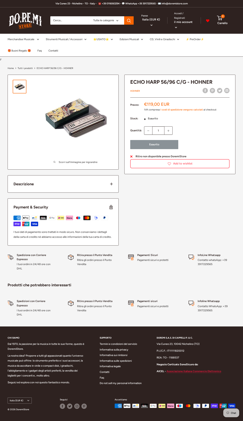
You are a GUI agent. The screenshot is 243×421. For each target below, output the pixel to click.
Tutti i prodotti (25, 68)
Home (11, 68)
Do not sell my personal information (121, 383)
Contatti (53, 50)
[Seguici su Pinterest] (84, 406)
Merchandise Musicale (21, 39)
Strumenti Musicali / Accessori (64, 39)
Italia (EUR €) (16, 400)
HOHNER (135, 91)
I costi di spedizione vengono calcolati (181, 109)
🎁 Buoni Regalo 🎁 (19, 50)
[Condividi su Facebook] (205, 90)
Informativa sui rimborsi (113, 355)
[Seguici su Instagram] (77, 406)
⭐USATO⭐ (101, 39)
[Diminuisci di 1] (148, 131)
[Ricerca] (129, 20)
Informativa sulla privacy (114, 349)
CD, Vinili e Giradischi (162, 39)
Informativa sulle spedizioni (116, 360)
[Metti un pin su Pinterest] (212, 90)
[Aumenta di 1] (168, 131)
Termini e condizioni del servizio (118, 344)
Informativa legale (110, 366)
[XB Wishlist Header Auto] (208, 21)
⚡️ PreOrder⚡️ (195, 39)
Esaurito (154, 144)
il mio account (183, 22)
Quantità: (136, 130)
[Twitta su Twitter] (219, 90)
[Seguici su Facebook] (62, 406)
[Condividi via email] (227, 90)
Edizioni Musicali (129, 39)
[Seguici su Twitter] (69, 406)
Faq (39, 50)
